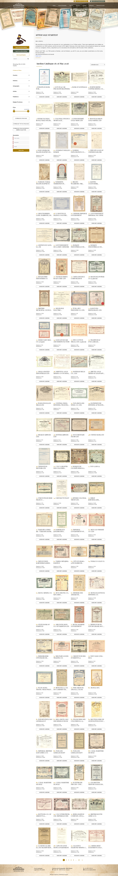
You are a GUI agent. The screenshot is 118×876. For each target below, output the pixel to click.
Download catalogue (21, 118)
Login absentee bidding (21, 47)
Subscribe (21, 150)
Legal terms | (37, 869)
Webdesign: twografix (63, 874)
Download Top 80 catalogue (21, 123)
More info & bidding (44, 96)
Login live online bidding (21, 51)
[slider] (14, 111)
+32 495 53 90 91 (88, 868)
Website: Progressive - (54, 874)
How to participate (21, 54)
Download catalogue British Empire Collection (21, 129)
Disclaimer (42, 869)
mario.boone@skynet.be (90, 869)
